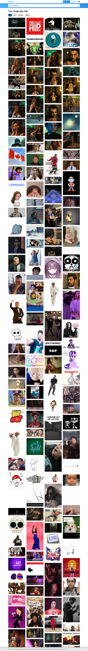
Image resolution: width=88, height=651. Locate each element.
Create (67, 1)
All (10, 15)
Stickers (21, 15)
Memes (27, 15)
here (67, 649)
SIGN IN (74, 1)
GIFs (15, 15)
